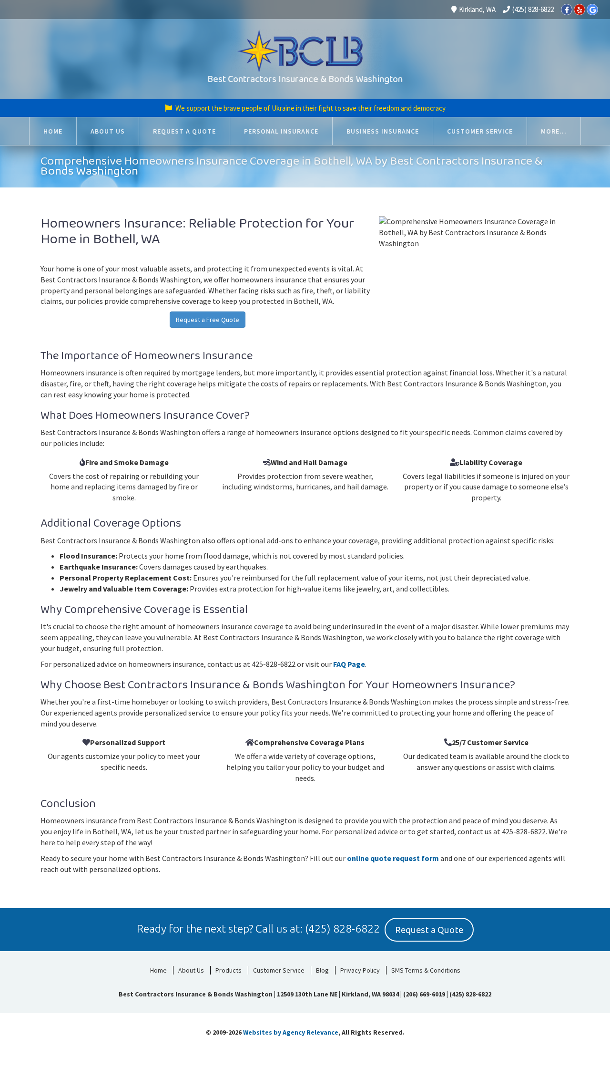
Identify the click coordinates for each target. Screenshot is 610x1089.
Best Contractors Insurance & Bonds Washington (305, 79)
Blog (322, 970)
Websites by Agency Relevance (290, 1032)
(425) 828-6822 (533, 9)
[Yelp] (579, 9)
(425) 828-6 (333, 928)
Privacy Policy (360, 970)
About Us (191, 970)
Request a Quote (429, 930)
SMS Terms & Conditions (425, 970)
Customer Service (279, 970)
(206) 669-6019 (424, 994)
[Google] (592, 9)
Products (228, 970)
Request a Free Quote (207, 319)
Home (158, 970)
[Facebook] (566, 9)
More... (554, 131)
